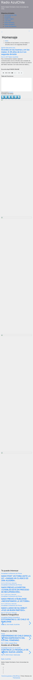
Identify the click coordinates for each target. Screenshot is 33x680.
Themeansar (16, 678)
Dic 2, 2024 (5, 643)
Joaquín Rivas (13, 643)
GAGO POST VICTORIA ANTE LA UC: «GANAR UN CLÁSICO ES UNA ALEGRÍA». (16, 578)
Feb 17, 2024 (5, 655)
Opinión (3, 47)
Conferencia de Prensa (15, 573)
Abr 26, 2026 (4, 583)
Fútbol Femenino (9, 22)
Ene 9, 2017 (5, 57)
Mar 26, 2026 (4, 612)
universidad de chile (10, 15)
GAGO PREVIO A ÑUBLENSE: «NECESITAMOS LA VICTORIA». (15, 600)
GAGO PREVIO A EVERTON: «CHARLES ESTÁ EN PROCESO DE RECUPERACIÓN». (15, 589)
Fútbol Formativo (9, 24)
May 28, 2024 (5, 624)
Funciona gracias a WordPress (11, 676)
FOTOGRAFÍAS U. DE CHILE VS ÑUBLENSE (15, 620)
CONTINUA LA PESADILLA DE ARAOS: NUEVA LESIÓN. (14, 651)
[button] (1, 32)
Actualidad (4, 573)
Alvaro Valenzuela (12, 583)
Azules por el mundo (14, 648)
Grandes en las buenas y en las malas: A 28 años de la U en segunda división (15, 52)
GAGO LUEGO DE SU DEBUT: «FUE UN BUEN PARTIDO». (14, 609)
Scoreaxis (11, 92)
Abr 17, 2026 (4, 594)
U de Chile (7, 20)
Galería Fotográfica (14, 617)
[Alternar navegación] (2, 30)
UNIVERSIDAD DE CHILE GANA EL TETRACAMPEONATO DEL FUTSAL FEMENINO (16, 638)
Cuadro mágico (9, 19)
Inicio (6, 41)
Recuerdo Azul (10, 47)
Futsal (3, 634)
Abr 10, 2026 (4, 603)
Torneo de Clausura (10, 26)
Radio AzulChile (13, 2)
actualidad (7, 17)
